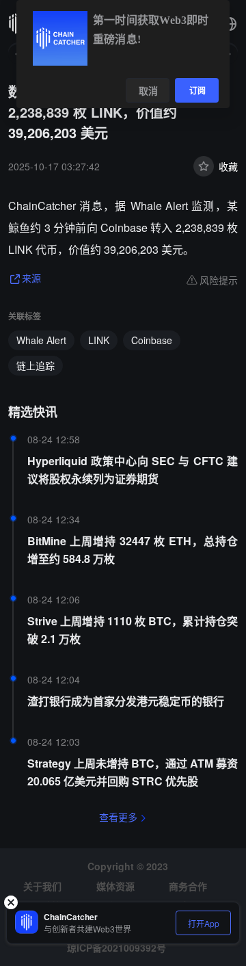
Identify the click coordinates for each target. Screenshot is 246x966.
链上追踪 (35, 365)
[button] (229, 24)
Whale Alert (41, 340)
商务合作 (188, 886)
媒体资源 (115, 886)
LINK (98, 340)
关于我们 (42, 886)
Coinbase (151, 340)
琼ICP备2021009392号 (116, 947)
